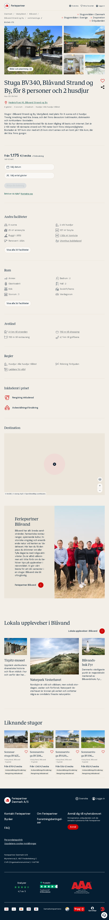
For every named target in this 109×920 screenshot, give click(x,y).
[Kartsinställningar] (100, 479)
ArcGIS (9, 494)
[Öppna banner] (104, 915)
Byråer (8, 819)
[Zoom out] (99, 490)
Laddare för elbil (17, 369)
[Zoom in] (99, 485)
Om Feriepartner (47, 813)
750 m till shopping (69, 332)
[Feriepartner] (14, 6)
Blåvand (33, 14)
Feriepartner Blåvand (25, 585)
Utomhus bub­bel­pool (70, 241)
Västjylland (21, 14)
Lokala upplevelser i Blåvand (82, 631)
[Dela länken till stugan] (102, 87)
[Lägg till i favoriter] (102, 81)
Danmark (8, 14)
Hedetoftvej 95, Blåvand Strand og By (28, 103)
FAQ (7, 828)
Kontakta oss (27, 194)
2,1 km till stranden (18, 332)
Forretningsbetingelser (49, 821)
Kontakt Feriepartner (17, 813)
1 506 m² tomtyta (68, 235)
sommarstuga (34, 18)
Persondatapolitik (13, 840)
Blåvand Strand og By (14, 18)
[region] (54, 464)
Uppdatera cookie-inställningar (20, 844)
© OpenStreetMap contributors (34, 494)
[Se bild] (33, 50)
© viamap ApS (18, 494)
